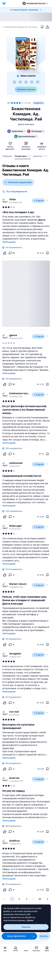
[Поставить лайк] (4, 253)
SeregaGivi (15, 653)
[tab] (7, 157)
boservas (14, 778)
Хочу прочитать (16, 936)
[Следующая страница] (47, 899)
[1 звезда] (14, 82)
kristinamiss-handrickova (20, 393)
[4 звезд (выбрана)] (20, 103)
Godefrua (14, 840)
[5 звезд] (37, 82)
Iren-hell (14, 711)
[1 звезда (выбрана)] (12, 103)
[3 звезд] (26, 82)
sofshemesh (16, 463)
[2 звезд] (20, 82)
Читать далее (8, 242)
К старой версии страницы (24, 9)
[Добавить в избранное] (42, 27)
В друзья (40, 200)
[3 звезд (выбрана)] (17, 103)
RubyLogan (15, 525)
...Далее (29, 920)
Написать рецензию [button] (20, 182)
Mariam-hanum (18, 583)
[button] (26, 54)
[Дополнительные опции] (33, 936)
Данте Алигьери (26, 124)
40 (40, 899)
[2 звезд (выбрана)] (14, 103)
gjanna (13, 335)
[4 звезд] (31, 82)
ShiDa (12, 199)
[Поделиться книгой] (47, 27)
